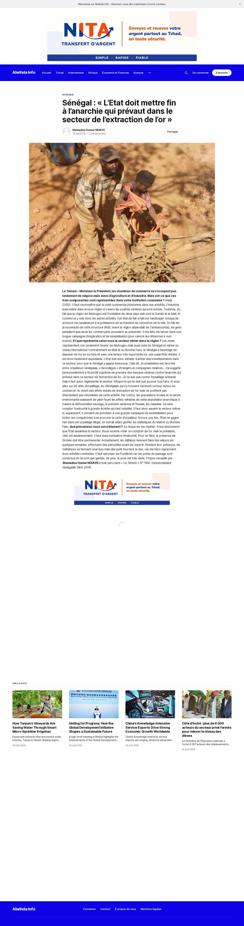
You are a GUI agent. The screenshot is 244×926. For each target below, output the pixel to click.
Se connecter (201, 72)
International (76, 72)
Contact (105, 909)
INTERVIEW (68, 94)
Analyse (138, 72)
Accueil (46, 72)
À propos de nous (125, 909)
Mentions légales (151, 909)
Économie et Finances (115, 72)
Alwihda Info (23, 72)
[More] (149, 72)
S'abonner (222, 72)
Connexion (89, 909)
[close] (240, 4)
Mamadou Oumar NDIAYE (89, 130)
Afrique (92, 72)
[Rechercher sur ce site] (186, 72)
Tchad (60, 72)
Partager (172, 131)
